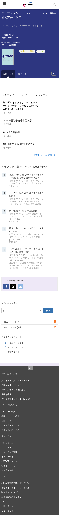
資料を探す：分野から (11, 385)
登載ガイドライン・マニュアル (15, 487)
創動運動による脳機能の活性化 (19, 144)
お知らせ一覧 (7, 442)
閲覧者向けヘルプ (9, 492)
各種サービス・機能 (10, 416)
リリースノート (8, 447)
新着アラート (14, 351)
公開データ (6, 420)
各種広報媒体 (7, 470)
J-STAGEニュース (9, 461)
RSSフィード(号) (12, 321)
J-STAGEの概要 (8, 411)
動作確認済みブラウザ (11, 496)
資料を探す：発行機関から (13, 389)
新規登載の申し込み (10, 430)
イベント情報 (7, 456)
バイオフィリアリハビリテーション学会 (24, 95)
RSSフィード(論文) (13, 327)
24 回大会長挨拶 (11, 132)
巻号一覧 (22, 73)
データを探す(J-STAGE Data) (14, 399)
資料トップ (8, 73)
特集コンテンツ (8, 465)
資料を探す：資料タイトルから (15, 380)
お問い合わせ (7, 506)
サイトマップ (7, 510)
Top (30, 368)
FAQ (3, 501)
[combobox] (21, 310)
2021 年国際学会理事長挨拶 (17, 120)
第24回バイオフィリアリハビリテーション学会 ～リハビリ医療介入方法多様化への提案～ (20, 105)
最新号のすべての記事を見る (45, 155)
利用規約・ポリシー (10, 425)
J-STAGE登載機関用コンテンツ (15, 483)
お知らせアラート (16, 347)
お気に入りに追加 (16, 343)
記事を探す (6, 394)
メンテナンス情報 (9, 451)
